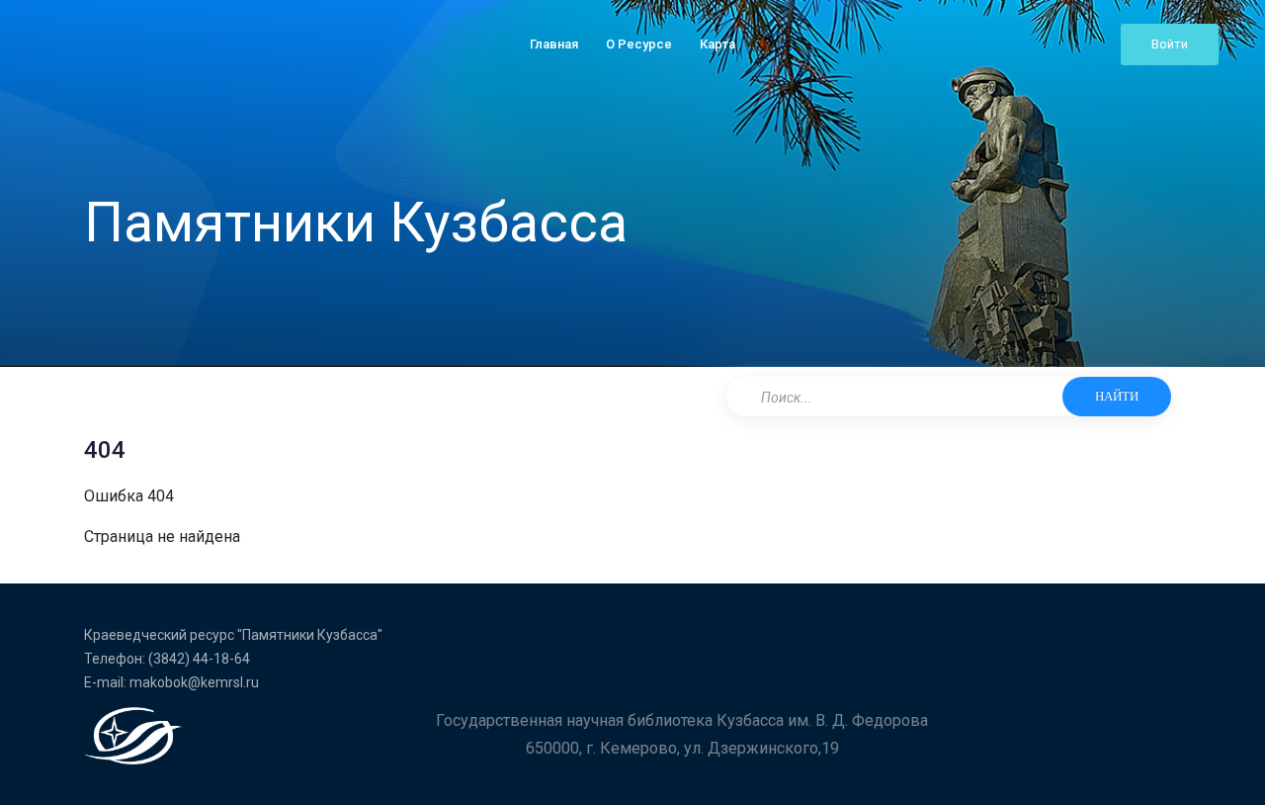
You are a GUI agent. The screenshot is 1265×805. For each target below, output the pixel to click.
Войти (1169, 44)
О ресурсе (639, 44)
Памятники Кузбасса (356, 222)
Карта (717, 44)
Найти (1116, 396)
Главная (554, 44)
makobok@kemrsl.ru (194, 682)
